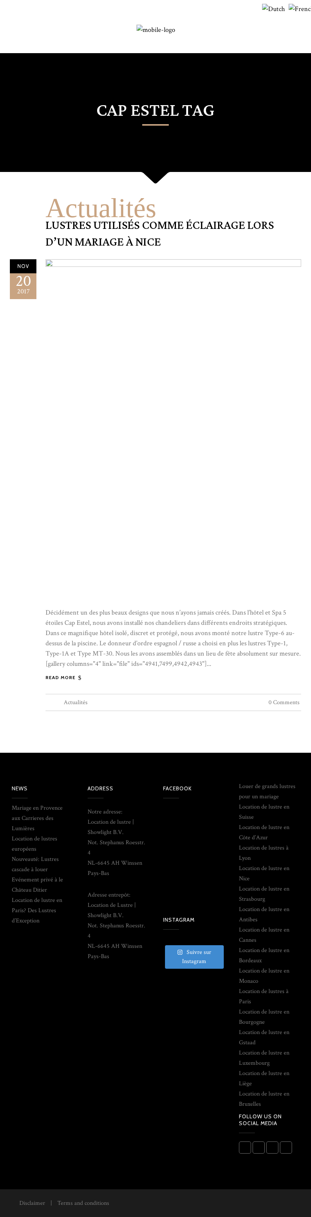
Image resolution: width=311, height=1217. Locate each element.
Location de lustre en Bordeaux (264, 955)
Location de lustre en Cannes (264, 935)
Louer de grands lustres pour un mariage (267, 791)
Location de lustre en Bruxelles (264, 1099)
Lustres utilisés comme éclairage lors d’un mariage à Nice (160, 233)
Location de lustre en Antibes (264, 914)
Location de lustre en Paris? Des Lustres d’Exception (37, 910)
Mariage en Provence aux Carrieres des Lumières (37, 818)
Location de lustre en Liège (264, 1078)
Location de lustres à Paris (264, 996)
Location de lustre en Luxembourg (264, 1058)
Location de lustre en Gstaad (264, 1037)
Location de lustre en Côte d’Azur (264, 832)
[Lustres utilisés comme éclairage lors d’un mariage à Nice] (173, 429)
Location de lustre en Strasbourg (264, 894)
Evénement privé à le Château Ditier (37, 885)
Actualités (101, 208)
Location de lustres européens (34, 844)
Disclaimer (32, 1203)
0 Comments (284, 702)
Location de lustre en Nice (264, 873)
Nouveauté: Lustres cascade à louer (35, 864)
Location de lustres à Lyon (264, 853)
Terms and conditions (83, 1203)
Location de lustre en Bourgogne (264, 1017)
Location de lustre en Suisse (264, 812)
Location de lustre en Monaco (264, 976)
